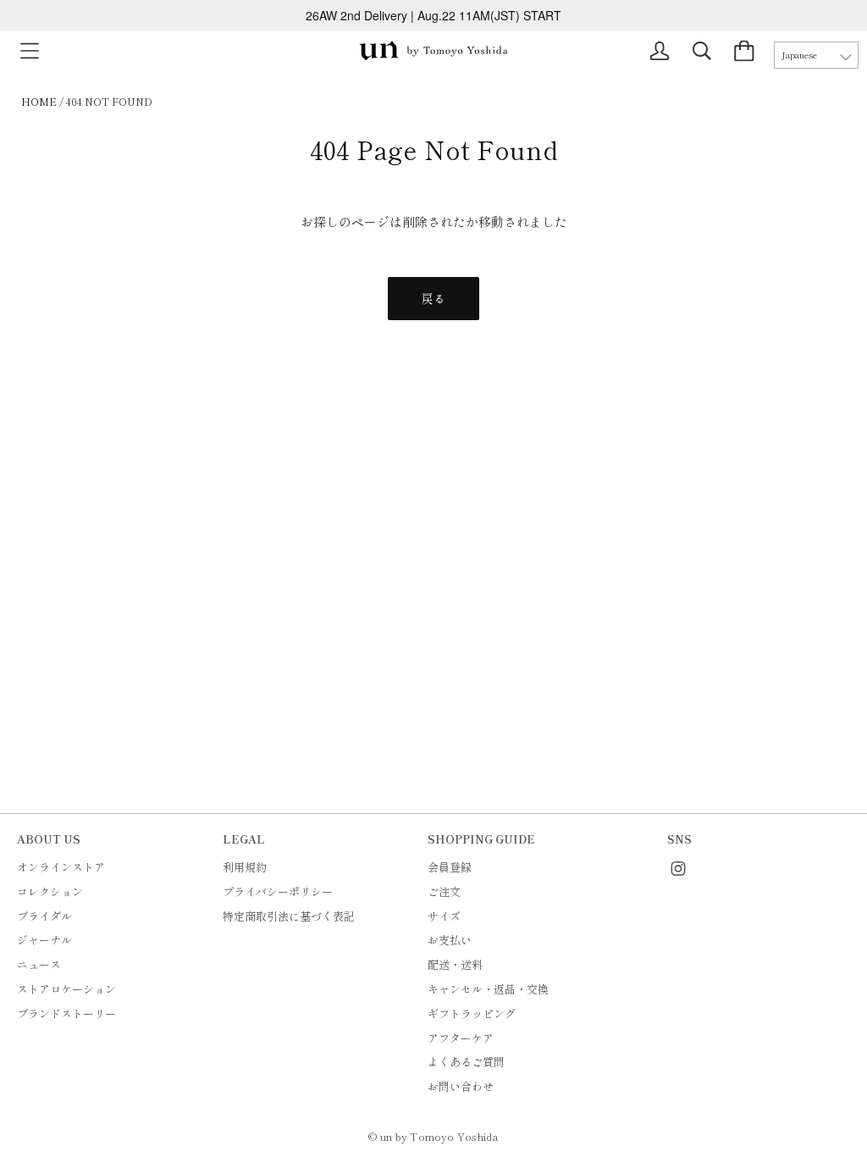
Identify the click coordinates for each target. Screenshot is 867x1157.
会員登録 (450, 867)
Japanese (799, 54)
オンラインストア (61, 867)
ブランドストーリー (66, 1013)
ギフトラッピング (472, 1013)
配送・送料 (455, 964)
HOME (39, 101)
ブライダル (44, 916)
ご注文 (444, 891)
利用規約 (245, 867)
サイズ (444, 916)
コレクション (50, 891)
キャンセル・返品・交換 (488, 989)
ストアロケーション (66, 989)
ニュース (39, 964)
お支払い (450, 940)
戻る (433, 298)
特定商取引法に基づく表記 (289, 916)
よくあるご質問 (466, 1062)
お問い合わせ (461, 1086)
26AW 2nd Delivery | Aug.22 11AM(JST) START (433, 15)
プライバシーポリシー (278, 891)
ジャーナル (44, 940)
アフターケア (461, 1038)
